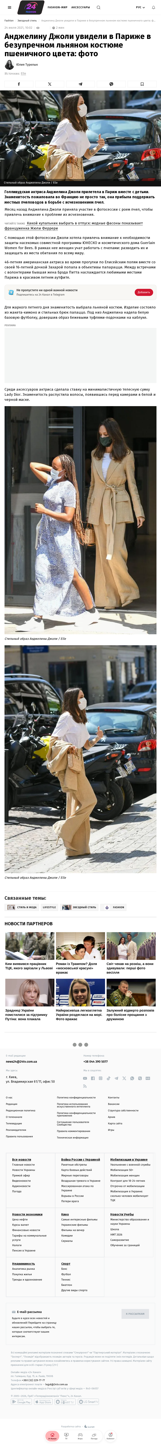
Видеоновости (21, 1180)
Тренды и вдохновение (27, 1279)
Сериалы (67, 1241)
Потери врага (70, 1201)
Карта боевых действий (76, 1170)
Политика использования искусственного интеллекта (73, 1105)
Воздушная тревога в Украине (80, 1180)
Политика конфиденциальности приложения (76, 1114)
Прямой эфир (21, 1175)
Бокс (64, 1268)
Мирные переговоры (74, 1175)
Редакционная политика (20, 1110)
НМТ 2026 (116, 1234)
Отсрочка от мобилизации (127, 1186)
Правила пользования (19, 1136)
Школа (114, 1229)
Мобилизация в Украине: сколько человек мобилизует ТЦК (129, 1196)
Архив (111, 1117)
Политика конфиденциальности (76, 1097)
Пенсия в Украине (24, 1250)
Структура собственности (123, 1110)
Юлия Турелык (27, 64)
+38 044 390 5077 (95, 1062)
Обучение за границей (125, 1245)
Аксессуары (80, 7)
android (21, 1401)
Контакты (113, 1097)
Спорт (65, 1264)
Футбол (66, 1274)
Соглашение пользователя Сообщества (73, 1123)
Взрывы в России (72, 1196)
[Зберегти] (142, 84)
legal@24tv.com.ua (56, 1384)
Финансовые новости (26, 1230)
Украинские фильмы (74, 1224)
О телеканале (14, 1117)
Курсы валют (20, 1224)
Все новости (21, 1159)
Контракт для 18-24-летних (127, 1180)
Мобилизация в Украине (129, 1159)
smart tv (65, 1401)
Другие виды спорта (74, 1290)
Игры (111, 1130)
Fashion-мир (58, 7)
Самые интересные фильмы (79, 1219)
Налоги (17, 1245)
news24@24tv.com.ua (21, 1062)
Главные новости (23, 1164)
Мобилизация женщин (125, 1175)
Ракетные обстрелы (74, 1164)
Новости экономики (27, 1214)
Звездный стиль (27, 20)
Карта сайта (115, 1123)
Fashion (9, 20)
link (84, 1078)
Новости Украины (23, 1170)
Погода (16, 1191)
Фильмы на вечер (72, 1230)
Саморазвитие (119, 1240)
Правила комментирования (73, 1131)
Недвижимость (23, 1264)
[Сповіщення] (153, 7)
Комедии (67, 1235)
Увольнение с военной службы (130, 1164)
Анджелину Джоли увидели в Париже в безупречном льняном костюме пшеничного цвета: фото (98, 20)
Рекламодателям (16, 1130)
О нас (9, 1097)
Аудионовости (21, 1186)
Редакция (11, 1104)
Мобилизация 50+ (121, 1170)
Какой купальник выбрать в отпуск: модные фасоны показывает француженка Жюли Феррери (74, 225)
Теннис (65, 1279)
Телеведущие (14, 1123)
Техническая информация (72, 1137)
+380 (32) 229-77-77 (33, 1380)
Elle (23, 73)
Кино (65, 1214)
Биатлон (66, 1285)
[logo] (31, 7)
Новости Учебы (122, 1214)
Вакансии (113, 1104)
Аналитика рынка (23, 1268)
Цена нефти (20, 1219)
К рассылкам (135, 1314)
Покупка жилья (22, 1274)
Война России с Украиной (80, 1159)
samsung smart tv (88, 1401)
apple (43, 1401)
